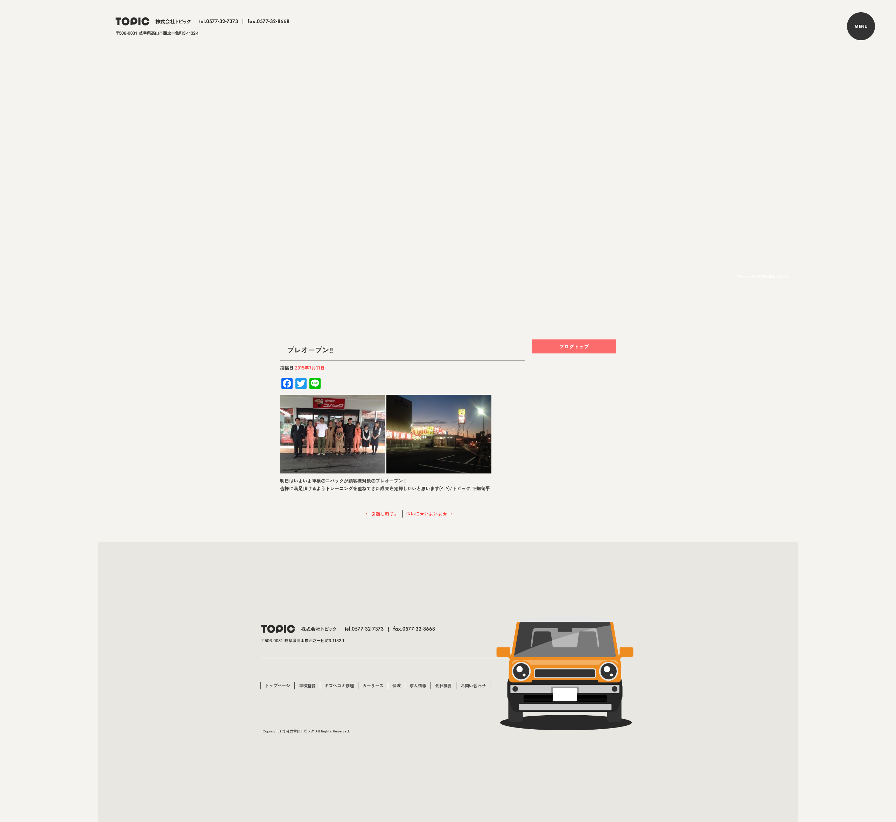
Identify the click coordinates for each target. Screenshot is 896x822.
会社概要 (443, 685)
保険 (396, 685)
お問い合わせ (473, 685)
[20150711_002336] (332, 469)
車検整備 (307, 685)
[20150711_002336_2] (438, 469)
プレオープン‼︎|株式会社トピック (763, 276)
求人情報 (418, 685)
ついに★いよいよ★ (429, 513)
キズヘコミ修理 (339, 685)
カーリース (373, 685)
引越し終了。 (382, 513)
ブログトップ (574, 346)
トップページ (277, 685)
